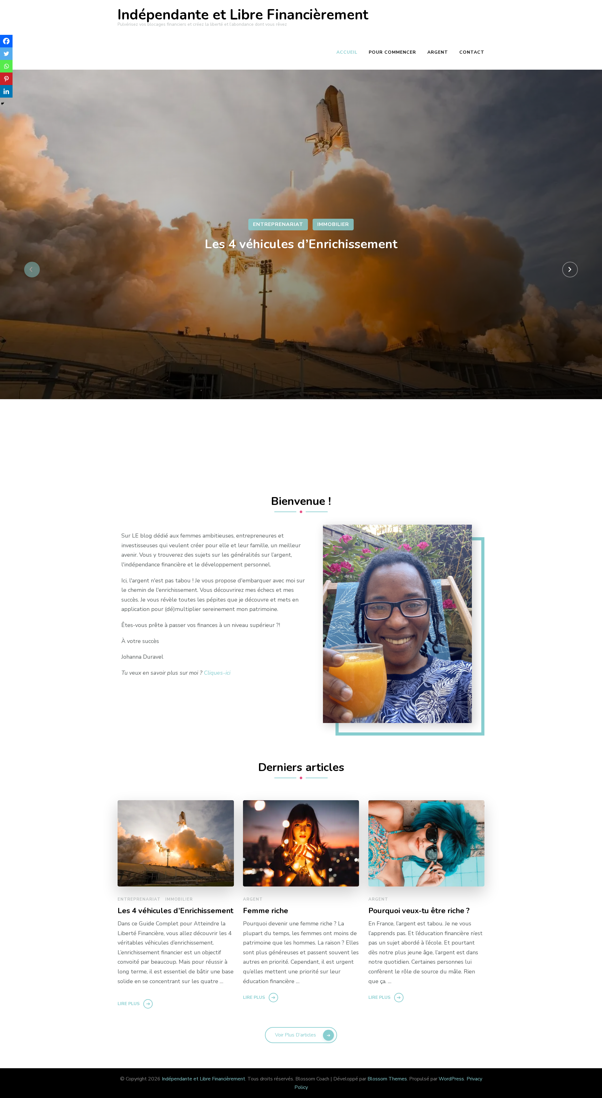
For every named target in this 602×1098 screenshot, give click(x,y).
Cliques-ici (217, 673)
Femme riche (265, 911)
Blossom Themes (387, 1078)
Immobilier (333, 224)
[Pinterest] (6, 78)
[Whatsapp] (6, 66)
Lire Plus (129, 1004)
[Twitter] (6, 53)
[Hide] (2, 103)
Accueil (346, 52)
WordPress (451, 1078)
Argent (437, 52)
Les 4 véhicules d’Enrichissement (301, 244)
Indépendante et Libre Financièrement (243, 14)
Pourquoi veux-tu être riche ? (419, 911)
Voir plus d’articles (295, 1034)
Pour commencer (392, 52)
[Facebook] (6, 41)
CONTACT (471, 52)
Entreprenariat (278, 224)
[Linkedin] (6, 91)
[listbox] (301, 269)
